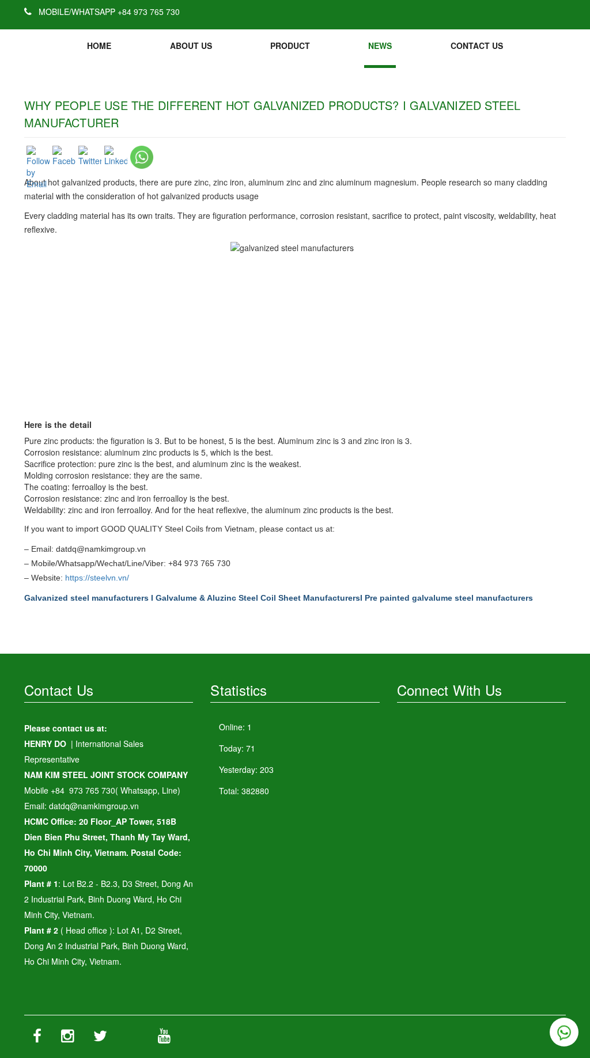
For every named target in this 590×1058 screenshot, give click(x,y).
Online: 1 (235, 727)
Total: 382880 (244, 791)
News (380, 45)
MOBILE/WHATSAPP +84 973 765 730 (108, 11)
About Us (191, 45)
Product (290, 45)
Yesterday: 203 (246, 769)
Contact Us (477, 45)
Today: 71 (237, 748)
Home (99, 45)
